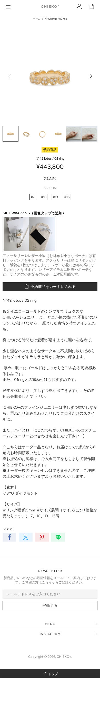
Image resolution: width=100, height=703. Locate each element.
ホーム (37, 18)
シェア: (8, 529)
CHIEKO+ (50, 6)
